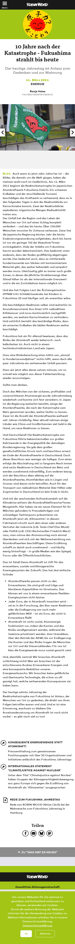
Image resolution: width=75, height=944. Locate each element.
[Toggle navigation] (5, 3)
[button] (2, 132)
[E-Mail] (33, 833)
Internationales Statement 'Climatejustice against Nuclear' (34, 768)
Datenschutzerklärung (37, 925)
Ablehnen (45, 933)
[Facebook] (25, 833)
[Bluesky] (41, 833)
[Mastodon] (49, 833)
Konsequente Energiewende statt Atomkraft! (35, 744)
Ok (26, 933)
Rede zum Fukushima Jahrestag (35, 799)
